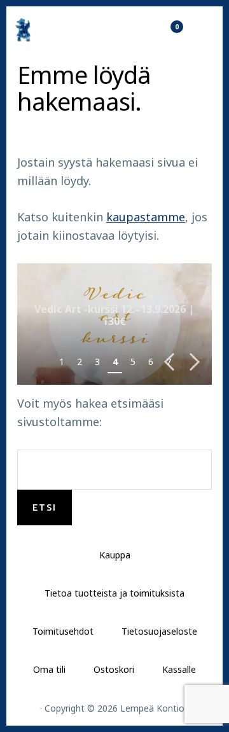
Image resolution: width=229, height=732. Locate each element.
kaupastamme (145, 216)
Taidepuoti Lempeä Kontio (57, 30)
